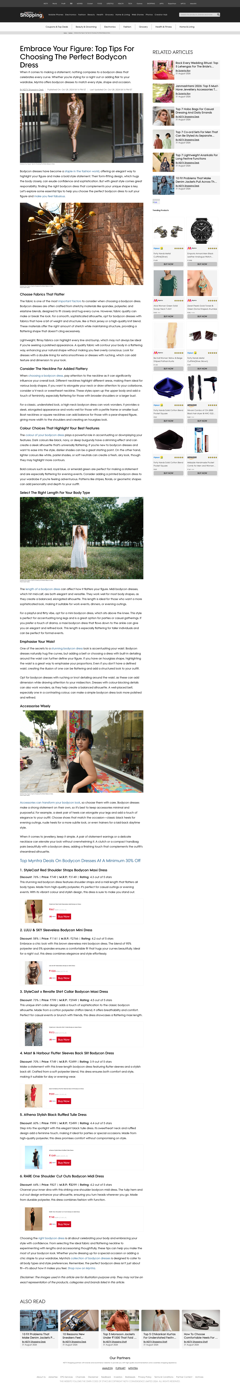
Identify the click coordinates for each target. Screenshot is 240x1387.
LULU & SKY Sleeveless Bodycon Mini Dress (62, 965)
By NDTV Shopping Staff (115, 1341)
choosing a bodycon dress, (46, 375)
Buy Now (168, 264)
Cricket (90, 4)
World (54, 4)
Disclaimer (93, 1377)
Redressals (130, 1377)
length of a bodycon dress (42, 589)
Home (65, 33)
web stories (138, 15)
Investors (118, 1377)
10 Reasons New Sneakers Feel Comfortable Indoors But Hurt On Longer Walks (79, 1335)
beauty (91, 15)
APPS (161, 4)
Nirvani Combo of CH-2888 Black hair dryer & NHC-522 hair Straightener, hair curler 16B (200, 412)
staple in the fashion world (82, 171)
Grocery (143, 26)
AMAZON (107, 1368)
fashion (82, 15)
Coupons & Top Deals (57, 26)
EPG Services (66, 1377)
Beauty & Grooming (86, 26)
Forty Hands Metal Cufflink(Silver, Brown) (197, 359)
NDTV (46, 4)
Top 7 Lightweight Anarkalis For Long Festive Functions (197, 156)
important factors (69, 301)
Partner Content (184, 1377)
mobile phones (55, 15)
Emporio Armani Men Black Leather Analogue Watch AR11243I (200, 255)
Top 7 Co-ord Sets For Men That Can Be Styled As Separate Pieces (197, 133)
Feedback (106, 1377)
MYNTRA (133, 1368)
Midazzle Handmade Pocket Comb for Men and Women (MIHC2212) (200, 464)
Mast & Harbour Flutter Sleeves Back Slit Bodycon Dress (66, 1088)
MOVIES (79, 4)
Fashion (127, 26)
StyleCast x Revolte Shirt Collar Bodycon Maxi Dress (65, 1027)
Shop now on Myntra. (82, 1268)
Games (139, 4)
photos (149, 15)
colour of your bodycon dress (45, 435)
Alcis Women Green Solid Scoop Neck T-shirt (166, 307)
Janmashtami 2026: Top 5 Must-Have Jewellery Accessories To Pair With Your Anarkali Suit (197, 87)
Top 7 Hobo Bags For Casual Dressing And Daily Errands (195, 110)
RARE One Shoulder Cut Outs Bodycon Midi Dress (64, 1212)
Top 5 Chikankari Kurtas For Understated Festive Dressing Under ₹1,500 (160, 1335)
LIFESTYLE (110, 4)
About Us (41, 1377)
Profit (63, 4)
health (100, 15)
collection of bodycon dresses (90, 1258)
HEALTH (120, 4)
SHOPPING (151, 4)
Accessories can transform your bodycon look (50, 802)
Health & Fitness (163, 26)
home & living (123, 15)
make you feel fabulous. (49, 196)
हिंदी (71, 4)
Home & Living (187, 26)
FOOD (100, 4)
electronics (70, 15)
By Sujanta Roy (183, 70)
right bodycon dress (51, 1238)
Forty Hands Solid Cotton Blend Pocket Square (168, 412)
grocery (109, 15)
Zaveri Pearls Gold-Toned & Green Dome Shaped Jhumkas (202, 307)
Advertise (53, 1377)
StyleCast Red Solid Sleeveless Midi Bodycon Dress (65, 904)
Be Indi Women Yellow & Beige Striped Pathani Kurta (168, 359)
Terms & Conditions (163, 1377)
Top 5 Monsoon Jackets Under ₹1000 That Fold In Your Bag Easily (119, 1335)
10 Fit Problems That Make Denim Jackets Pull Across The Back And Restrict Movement (196, 179)
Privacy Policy (144, 1377)
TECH (130, 4)
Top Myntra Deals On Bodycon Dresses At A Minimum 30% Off (80, 860)
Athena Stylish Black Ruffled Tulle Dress (61, 1150)
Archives (199, 1377)
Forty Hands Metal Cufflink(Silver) (162, 255)
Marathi (193, 4)
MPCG (183, 4)
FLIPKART (121, 1368)
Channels (80, 1377)
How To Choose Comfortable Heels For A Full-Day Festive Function (200, 1335)
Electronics (110, 26)
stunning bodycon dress (67, 648)
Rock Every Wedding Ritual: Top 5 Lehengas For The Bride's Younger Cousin (197, 64)
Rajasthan (172, 4)
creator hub (161, 15)
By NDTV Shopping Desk (32, 90)
